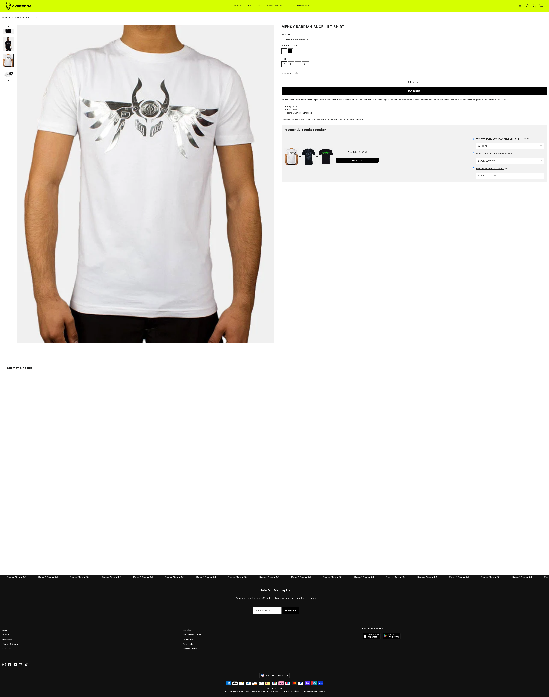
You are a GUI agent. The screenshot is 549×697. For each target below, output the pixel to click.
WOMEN (237, 6)
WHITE (284, 51)
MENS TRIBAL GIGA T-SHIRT (490, 154)
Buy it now (414, 90)
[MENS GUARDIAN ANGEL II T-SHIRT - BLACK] (8, 555)
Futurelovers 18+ (300, 6)
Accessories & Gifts (275, 6)
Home (4, 17)
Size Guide (7, 649)
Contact (5, 635)
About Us (6, 630)
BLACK (290, 51)
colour (289, 46)
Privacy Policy (188, 644)
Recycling (186, 630)
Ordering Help (8, 639)
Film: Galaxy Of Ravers (192, 635)
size (284, 59)
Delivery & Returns (10, 644)
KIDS (259, 6)
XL (305, 64)
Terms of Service (189, 649)
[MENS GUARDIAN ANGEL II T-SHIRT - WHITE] (4, 555)
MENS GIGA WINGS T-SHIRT (490, 168)
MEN (249, 6)
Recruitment (187, 639)
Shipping (285, 39)
